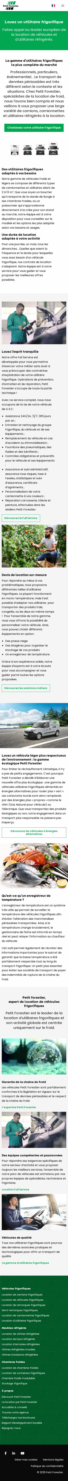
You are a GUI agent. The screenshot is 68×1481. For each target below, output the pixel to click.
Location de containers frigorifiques (23, 1373)
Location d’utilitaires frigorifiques (21, 1320)
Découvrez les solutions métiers (25, 688)
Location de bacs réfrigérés (18, 1339)
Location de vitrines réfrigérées (20, 1334)
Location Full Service (15, 1189)
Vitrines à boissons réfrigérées (20, 1354)
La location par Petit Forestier (19, 1402)
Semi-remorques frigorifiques (20, 1310)
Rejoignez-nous (11, 1428)
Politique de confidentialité (47, 1466)
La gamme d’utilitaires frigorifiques (25, 1263)
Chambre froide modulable (18, 1378)
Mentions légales (53, 1459)
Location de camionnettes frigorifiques (25, 1315)
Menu (63, 5)
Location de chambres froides (20, 1368)
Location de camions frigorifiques (22, 1294)
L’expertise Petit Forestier (19, 1107)
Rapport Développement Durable (22, 1423)
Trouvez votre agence (15, 1412)
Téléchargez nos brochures (18, 1417)
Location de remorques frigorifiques (23, 1305)
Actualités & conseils (14, 1407)
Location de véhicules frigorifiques (22, 1300)
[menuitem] (52, 6)
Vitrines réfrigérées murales (18, 1349)
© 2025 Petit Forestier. (50, 1472)
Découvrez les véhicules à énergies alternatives (34, 832)
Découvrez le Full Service (20, 518)
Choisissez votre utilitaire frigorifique (34, 128)
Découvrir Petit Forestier (16, 1397)
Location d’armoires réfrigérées (21, 1344)
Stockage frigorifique (14, 1383)
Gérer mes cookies (26, 1459)
